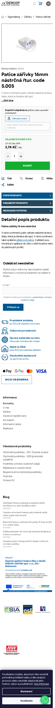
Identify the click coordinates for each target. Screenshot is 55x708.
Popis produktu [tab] (12, 195)
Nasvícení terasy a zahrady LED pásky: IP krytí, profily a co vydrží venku (27, 523)
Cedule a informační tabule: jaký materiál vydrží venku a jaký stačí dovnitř (25, 513)
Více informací (41, 684)
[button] (44, 700)
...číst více (7, 100)
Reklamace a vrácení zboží (17, 467)
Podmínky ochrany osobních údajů (21, 463)
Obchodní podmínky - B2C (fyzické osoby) (25, 452)
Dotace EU (8, 480)
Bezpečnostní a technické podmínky (22, 472)
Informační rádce (12, 424)
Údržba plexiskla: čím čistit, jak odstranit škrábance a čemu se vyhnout (27, 533)
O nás (6, 407)
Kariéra (7, 411)
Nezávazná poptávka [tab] (15, 210)
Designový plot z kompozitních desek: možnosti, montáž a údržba (26, 542)
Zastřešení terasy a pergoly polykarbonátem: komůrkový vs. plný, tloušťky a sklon (24, 504)
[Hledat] (34, 4)
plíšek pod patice (25, 240)
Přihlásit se (13, 307)
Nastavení (26, 691)
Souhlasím (26, 700)
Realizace (8, 428)
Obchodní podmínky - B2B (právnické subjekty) (23, 458)
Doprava (7, 476)
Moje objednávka (16, 379)
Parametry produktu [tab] (15, 203)
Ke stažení (8, 420)
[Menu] (48, 4)
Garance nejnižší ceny (14, 415)
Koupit (27, 165)
